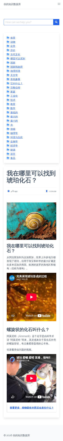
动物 (12, 42)
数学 (12, 108)
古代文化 (15, 54)
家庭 (12, 91)
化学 (12, 46)
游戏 (12, 129)
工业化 (14, 95)
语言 (12, 154)
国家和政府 (16, 66)
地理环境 (15, 71)
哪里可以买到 (17, 58)
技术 (12, 100)
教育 (12, 104)
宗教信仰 (15, 87)
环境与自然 (16, 137)
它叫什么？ (16, 83)
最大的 (14, 116)
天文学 (14, 75)
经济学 (14, 145)
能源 (12, 149)
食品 (12, 158)
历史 (12, 50)
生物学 (14, 141)
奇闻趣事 (15, 79)
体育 (12, 37)
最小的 (14, 120)
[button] (59, 4)
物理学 (14, 133)
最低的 (14, 112)
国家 (12, 62)
